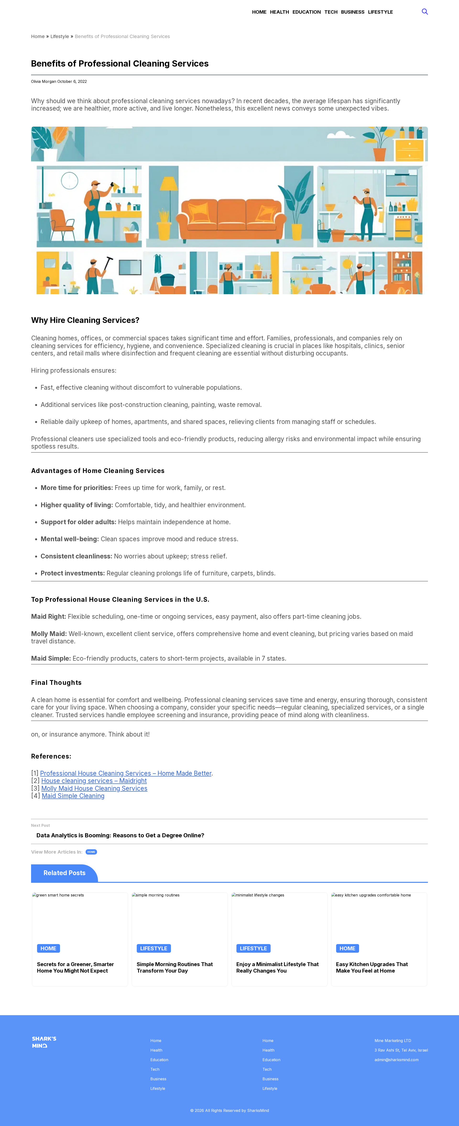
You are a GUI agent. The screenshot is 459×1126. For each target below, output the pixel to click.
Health (279, 12)
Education (307, 12)
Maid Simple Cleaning (73, 795)
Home (259, 12)
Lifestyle (380, 12)
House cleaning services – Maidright (94, 780)
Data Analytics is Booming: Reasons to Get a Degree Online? (120, 835)
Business (353, 12)
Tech (331, 12)
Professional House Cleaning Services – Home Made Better (125, 773)
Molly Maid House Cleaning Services (94, 788)
